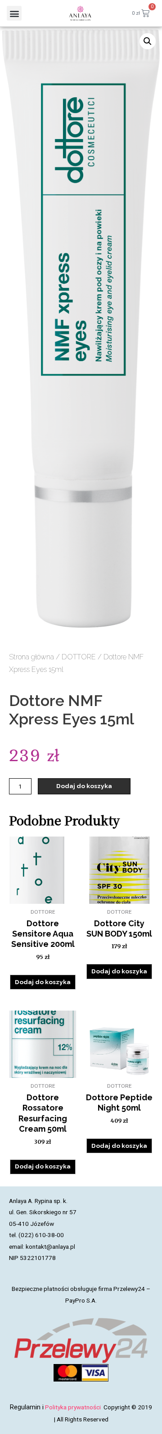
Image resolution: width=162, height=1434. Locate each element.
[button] (14, 13)
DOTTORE (79, 657)
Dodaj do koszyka (84, 785)
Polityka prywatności (73, 1407)
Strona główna (31, 657)
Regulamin (25, 1407)
